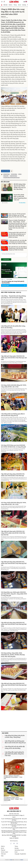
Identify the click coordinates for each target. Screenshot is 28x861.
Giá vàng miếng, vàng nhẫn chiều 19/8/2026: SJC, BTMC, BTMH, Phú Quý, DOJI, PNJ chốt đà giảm (13, 654)
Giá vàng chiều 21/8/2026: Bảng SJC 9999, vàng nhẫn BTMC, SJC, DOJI (13, 503)
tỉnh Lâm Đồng (14, 174)
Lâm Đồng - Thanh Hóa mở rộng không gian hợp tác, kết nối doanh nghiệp (13, 296)
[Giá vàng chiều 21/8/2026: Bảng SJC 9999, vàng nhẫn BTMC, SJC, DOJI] (14, 519)
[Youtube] (14, 843)
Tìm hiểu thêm (22, 202)
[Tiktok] (11, 843)
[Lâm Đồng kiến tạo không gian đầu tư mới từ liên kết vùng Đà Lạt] (14, 433)
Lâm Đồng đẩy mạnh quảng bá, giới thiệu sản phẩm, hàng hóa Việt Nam (14, 753)
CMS (12, 859)
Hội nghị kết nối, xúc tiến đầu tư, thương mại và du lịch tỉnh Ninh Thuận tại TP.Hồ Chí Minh (17, 242)
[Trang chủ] (2, 5)
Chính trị (10, 4)
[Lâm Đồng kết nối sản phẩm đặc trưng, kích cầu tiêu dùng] (14, 343)
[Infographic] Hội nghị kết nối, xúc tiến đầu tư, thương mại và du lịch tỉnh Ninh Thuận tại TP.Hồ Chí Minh (17, 235)
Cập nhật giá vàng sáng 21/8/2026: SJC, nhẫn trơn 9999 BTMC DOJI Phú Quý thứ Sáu (13, 563)
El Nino (20, 174)
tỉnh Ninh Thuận (6, 174)
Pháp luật (3, 850)
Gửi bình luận (6, 259)
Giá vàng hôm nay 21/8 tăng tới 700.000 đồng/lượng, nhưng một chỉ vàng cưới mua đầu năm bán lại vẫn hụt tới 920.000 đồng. (13, 538)
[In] (11, 171)
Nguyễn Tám (3, 16)
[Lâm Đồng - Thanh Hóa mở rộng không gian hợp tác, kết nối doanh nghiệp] (14, 313)
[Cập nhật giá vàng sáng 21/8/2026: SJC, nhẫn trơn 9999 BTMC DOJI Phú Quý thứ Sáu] (14, 580)
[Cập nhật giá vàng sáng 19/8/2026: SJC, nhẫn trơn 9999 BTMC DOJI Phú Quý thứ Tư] (14, 701)
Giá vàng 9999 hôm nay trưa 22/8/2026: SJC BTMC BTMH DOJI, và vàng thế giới (13, 446)
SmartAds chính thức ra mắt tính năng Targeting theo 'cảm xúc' (20, 197)
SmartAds (5, 202)
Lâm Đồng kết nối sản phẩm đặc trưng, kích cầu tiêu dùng (13, 326)
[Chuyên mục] (2, 1)
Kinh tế (19, 4)
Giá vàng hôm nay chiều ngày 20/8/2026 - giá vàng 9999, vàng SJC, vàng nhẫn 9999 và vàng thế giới (14, 593)
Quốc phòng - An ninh (19, 850)
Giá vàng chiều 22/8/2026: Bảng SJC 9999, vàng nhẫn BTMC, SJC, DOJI (13, 386)
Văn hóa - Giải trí (4, 852)
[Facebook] (17, 843)
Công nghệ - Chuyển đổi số (20, 853)
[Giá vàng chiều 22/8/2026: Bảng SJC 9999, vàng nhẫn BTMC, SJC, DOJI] (14, 401)
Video (2, 855)
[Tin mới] (4, 1)
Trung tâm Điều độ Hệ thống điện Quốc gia (11, 177)
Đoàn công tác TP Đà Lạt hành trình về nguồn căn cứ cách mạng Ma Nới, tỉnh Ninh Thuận (17, 215)
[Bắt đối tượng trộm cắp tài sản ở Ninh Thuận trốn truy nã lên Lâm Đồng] (7, 187)
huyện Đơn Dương (13, 175)
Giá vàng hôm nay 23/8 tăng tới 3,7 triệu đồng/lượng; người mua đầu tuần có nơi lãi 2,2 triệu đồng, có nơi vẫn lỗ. (13, 362)
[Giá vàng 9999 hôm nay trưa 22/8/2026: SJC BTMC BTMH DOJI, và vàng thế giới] (14, 461)
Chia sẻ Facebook (6, 171)
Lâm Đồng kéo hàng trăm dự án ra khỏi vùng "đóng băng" (15, 736)
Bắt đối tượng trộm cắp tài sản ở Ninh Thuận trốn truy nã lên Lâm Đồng (20, 186)
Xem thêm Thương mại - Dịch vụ (11, 292)
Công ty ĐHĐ (6, 175)
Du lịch (16, 852)
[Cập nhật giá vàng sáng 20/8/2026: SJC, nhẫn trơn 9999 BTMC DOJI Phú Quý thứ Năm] (14, 640)
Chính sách (3, 853)
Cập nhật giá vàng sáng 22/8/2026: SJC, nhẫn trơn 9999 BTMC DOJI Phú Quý (13, 474)
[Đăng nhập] (24, 2)
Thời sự (15, 4)
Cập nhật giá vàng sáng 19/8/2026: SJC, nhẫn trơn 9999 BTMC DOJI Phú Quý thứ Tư (13, 685)
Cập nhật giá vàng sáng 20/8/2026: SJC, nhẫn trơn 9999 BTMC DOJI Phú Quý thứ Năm (13, 624)
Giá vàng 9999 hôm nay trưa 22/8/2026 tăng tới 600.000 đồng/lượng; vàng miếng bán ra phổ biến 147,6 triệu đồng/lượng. (13, 450)
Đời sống (24, 4)
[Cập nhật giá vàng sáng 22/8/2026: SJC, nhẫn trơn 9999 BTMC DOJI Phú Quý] (14, 490)
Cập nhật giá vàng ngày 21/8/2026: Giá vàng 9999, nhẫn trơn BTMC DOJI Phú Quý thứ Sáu (13, 533)
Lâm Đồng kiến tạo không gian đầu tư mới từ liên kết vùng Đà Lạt (13, 414)
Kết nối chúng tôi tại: (14, 840)
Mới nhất (5, 4)
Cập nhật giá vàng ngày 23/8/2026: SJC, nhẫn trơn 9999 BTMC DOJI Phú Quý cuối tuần (14, 357)
